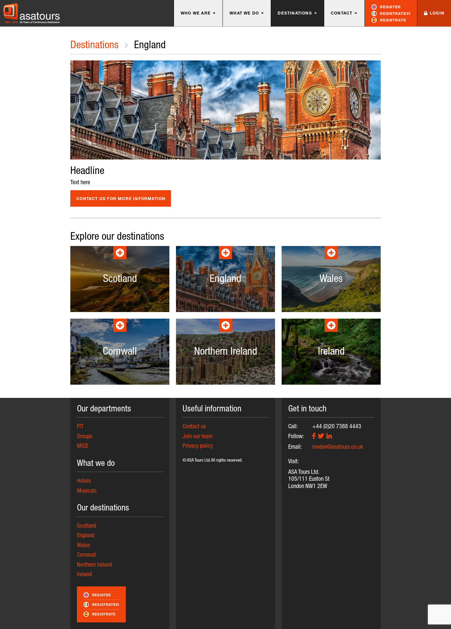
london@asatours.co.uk (337, 446)
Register (390, 7)
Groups (84, 435)
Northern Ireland (94, 564)
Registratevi (395, 13)
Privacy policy (198, 445)
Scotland (86, 525)
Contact (341, 13)
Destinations (295, 13)
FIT (80, 426)
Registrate (393, 20)
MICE (82, 445)
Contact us (194, 426)
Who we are (196, 13)
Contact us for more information (120, 198)
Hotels (84, 480)
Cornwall (86, 554)
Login (437, 13)
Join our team (198, 435)
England (85, 535)
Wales (83, 544)
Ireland (84, 573)
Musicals (86, 490)
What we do (244, 13)
